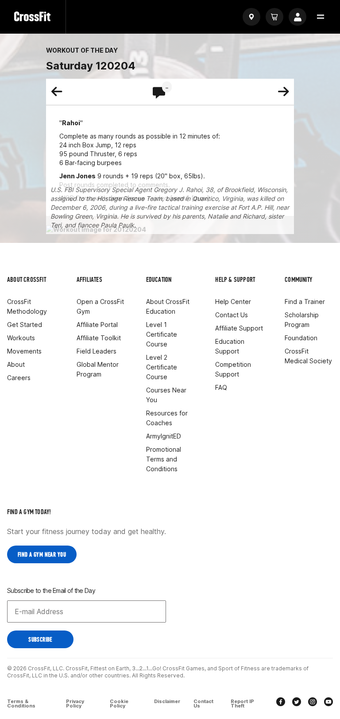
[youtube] (328, 702)
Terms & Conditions (21, 703)
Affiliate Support (239, 328)
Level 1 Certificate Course (161, 334)
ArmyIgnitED (163, 436)
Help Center (233, 301)
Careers (19, 377)
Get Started (24, 324)
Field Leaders (96, 351)
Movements (24, 351)
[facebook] (280, 702)
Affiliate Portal (97, 324)
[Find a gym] (251, 17)
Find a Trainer (305, 301)
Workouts (21, 338)
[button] (320, 17)
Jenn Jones (77, 176)
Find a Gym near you (42, 554)
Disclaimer (167, 701)
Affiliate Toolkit (99, 338)
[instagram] (312, 702)
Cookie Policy (119, 703)
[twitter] (296, 702)
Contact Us (231, 315)
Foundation (301, 338)
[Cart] (274, 17)
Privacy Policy (75, 703)
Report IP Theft (242, 703)
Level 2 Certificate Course (161, 367)
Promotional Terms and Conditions (163, 459)
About (16, 364)
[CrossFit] (32, 16)
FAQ (221, 387)
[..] (159, 93)
